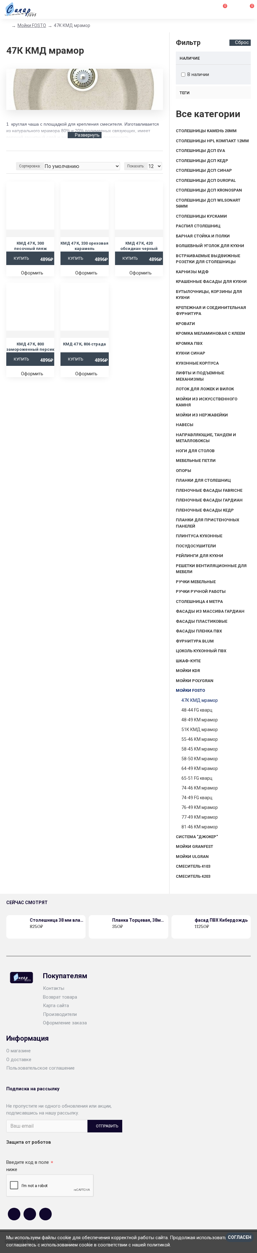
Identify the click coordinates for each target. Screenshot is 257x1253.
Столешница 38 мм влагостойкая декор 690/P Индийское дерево (56, 920)
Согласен (239, 1237)
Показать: (135, 166)
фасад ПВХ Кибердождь (221, 920)
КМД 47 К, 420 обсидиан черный (139, 246)
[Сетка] (10, 158)
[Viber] (45, 1214)
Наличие (190, 58)
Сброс (242, 42)
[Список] (18, 158)
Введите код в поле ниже (27, 1165)
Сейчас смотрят (27, 902)
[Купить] (31, 933)
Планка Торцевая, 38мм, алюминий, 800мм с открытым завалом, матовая (139, 920)
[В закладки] (38, 933)
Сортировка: (30, 166)
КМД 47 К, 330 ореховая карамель (84, 246)
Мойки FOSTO (32, 25)
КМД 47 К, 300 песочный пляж (30, 246)
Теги (185, 92)
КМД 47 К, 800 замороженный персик (30, 347)
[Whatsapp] (30, 1214)
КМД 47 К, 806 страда (84, 344)
